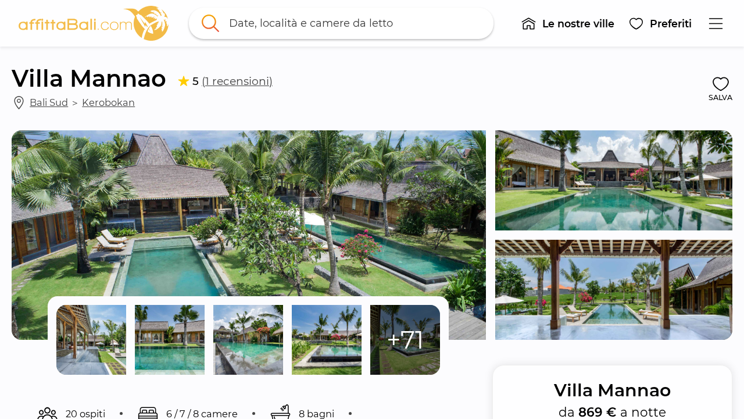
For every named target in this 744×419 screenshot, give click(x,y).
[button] (567, 23)
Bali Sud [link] (49, 102)
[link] (94, 23)
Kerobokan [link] (108, 102)
